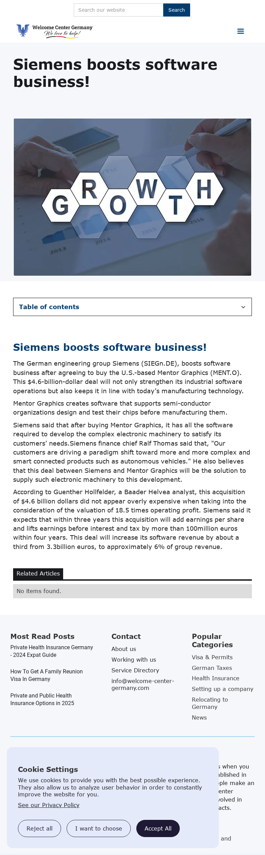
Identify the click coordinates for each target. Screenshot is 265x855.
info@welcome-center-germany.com (142, 684)
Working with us (133, 659)
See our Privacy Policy (48, 805)
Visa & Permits (212, 657)
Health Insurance (215, 678)
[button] (240, 31)
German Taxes (212, 668)
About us (123, 649)
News (199, 717)
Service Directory (135, 670)
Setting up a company (222, 689)
